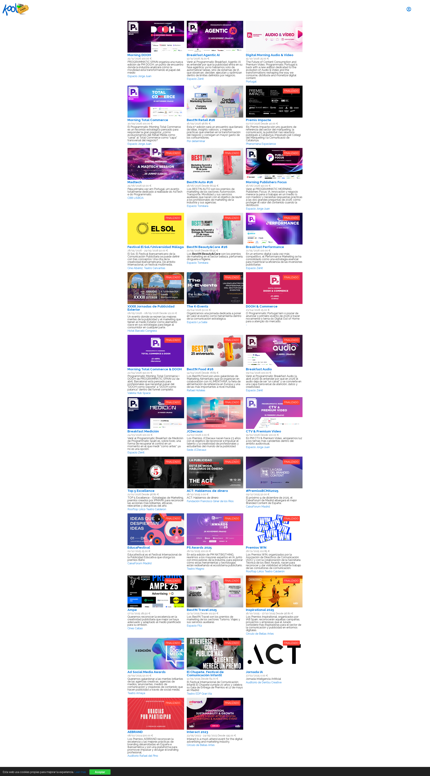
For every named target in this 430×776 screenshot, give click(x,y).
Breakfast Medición (143, 431)
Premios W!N (256, 547)
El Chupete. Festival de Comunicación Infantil (205, 673)
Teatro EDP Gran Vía (199, 693)
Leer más (80, 772)
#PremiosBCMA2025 (262, 491)
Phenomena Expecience (261, 143)
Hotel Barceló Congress (142, 330)
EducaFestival (138, 547)
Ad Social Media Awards (146, 672)
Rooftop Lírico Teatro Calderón (265, 571)
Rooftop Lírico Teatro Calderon (146, 509)
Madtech (134, 182)
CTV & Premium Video (263, 431)
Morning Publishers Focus (266, 182)
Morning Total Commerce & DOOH (154, 369)
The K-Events (197, 306)
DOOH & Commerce (261, 306)
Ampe (132, 610)
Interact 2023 (197, 732)
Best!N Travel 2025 (202, 610)
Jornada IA (254, 672)
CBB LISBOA (135, 197)
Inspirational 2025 (260, 610)
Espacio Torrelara (197, 206)
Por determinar (196, 141)
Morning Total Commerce (147, 120)
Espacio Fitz (194, 625)
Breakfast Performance (265, 247)
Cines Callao (135, 628)
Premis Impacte (258, 120)
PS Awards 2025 (199, 547)
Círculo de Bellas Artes (260, 633)
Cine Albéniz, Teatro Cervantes (146, 268)
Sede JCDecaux (196, 449)
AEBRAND (135, 732)
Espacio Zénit (195, 78)
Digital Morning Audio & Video (269, 55)
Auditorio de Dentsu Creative (264, 682)
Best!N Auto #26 (200, 182)
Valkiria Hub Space (138, 393)
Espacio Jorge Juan (139, 76)
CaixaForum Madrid (258, 506)
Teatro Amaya (136, 693)
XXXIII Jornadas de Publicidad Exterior (151, 307)
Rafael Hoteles (196, 390)
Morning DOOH (139, 55)
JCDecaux (195, 431)
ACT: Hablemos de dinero (207, 491)
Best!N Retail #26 (201, 120)
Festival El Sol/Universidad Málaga (155, 247)
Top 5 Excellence (141, 491)
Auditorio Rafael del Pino (142, 755)
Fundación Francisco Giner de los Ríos (210, 501)
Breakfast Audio (259, 369)
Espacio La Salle (197, 322)
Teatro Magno (195, 568)
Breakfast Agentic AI (203, 55)
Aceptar (100, 772)
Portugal (251, 81)
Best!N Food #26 (200, 369)
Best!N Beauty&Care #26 (207, 247)
